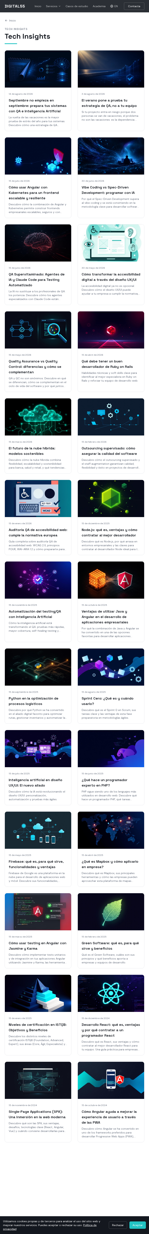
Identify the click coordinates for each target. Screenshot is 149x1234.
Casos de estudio (77, 6)
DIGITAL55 (15, 6)
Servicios (51, 6)
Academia (99, 6)
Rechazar (118, 1225)
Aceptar (138, 1225)
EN (116, 6)
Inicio (38, 6)
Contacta (134, 6)
